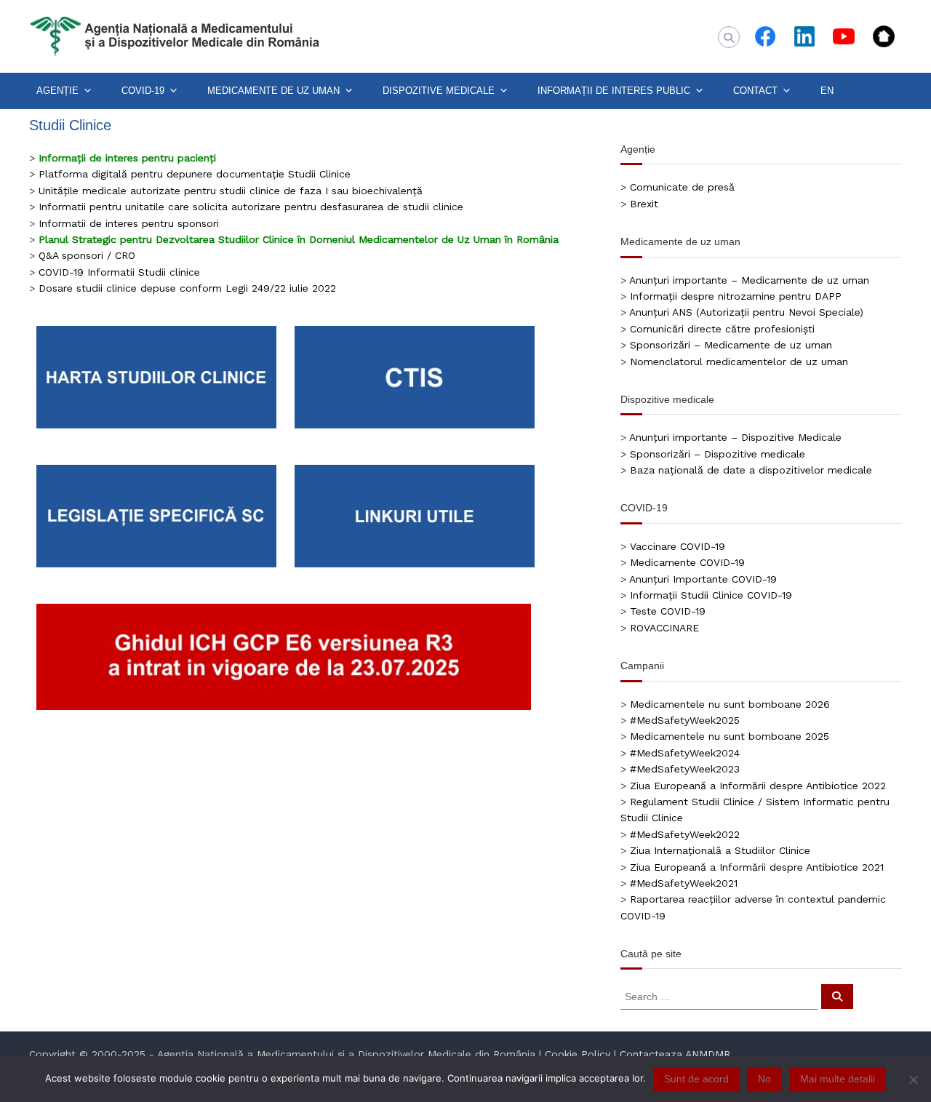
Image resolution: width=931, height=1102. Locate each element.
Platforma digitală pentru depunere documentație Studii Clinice (195, 174)
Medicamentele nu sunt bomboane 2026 (730, 704)
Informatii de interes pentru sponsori (129, 223)
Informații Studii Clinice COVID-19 (711, 595)
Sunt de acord (696, 1079)
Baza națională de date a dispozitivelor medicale (751, 470)
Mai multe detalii (837, 1079)
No (764, 1079)
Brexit (644, 203)
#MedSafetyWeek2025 (685, 720)
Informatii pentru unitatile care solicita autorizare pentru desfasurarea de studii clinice (251, 206)
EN (827, 90)
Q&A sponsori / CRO (87, 255)
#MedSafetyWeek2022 (685, 834)
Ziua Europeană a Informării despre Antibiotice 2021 (757, 867)
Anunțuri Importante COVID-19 (703, 579)
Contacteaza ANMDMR (675, 1054)
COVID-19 (142, 90)
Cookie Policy (577, 1054)
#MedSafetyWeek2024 (685, 753)
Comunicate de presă (682, 187)
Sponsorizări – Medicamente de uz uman (731, 345)
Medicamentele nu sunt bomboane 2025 (729, 736)
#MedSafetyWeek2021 (684, 883)
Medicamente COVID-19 (687, 562)
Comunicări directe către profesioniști (722, 329)
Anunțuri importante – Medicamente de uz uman (749, 280)
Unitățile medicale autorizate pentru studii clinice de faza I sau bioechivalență (231, 190)
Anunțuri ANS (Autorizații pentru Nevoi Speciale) (746, 312)
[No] (913, 1079)
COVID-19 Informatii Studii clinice (119, 272)
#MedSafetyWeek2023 (685, 769)
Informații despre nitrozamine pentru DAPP (736, 296)
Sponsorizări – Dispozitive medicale (717, 454)
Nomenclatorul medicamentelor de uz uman (739, 361)
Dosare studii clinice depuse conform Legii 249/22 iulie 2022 (187, 288)
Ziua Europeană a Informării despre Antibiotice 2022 (758, 785)
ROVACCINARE (664, 628)
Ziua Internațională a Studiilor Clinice (720, 850)
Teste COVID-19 (668, 611)
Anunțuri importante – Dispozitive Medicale (735, 437)
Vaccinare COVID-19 (677, 546)
